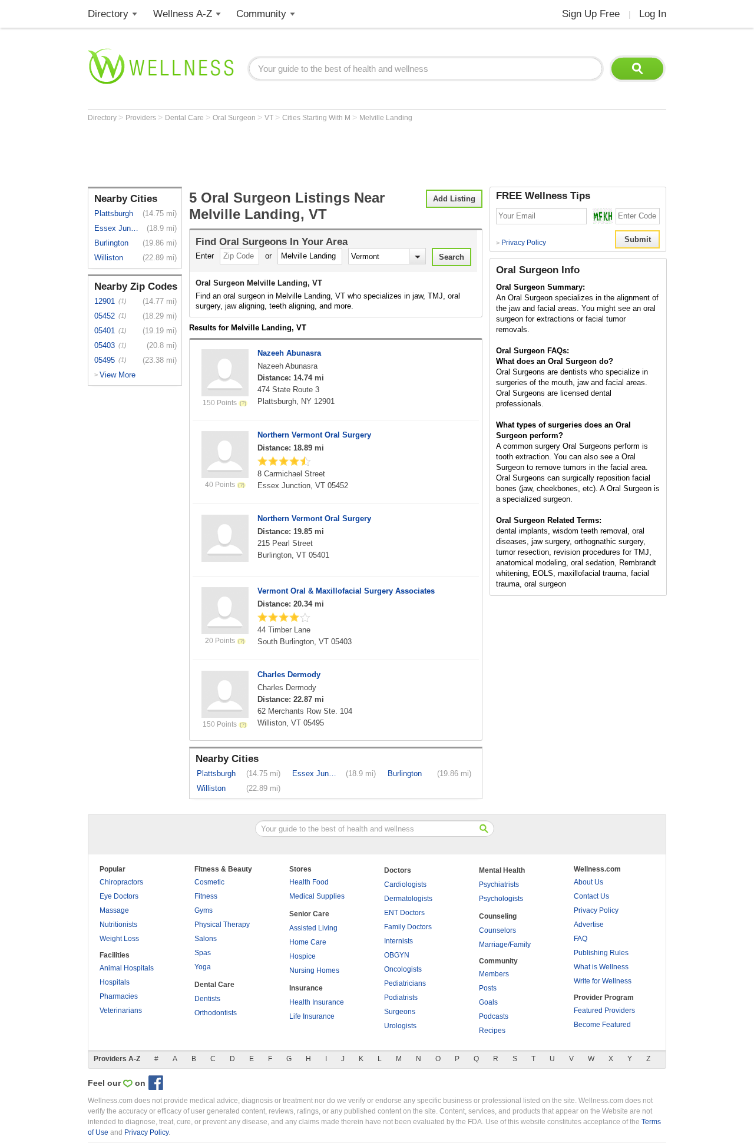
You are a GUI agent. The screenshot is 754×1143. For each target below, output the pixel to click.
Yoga (202, 967)
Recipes (492, 1030)
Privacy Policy (521, 242)
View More (117, 374)
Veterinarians (121, 1010)
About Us (588, 882)
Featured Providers (604, 1010)
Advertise (589, 924)
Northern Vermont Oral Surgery (314, 434)
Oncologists (403, 969)
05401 (104, 330)
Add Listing (454, 198)
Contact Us (591, 896)
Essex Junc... (117, 228)
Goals (488, 1002)
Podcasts (493, 1016)
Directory (108, 13)
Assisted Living (313, 928)
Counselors (497, 930)
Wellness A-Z (182, 13)
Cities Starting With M (317, 118)
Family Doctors (408, 927)
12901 (104, 301)
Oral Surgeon (235, 118)
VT (269, 118)
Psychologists (501, 898)
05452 (104, 316)
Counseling (498, 916)
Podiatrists (401, 997)
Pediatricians (405, 983)
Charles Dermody (288, 674)
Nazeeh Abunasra (289, 353)
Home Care (307, 942)
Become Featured (602, 1025)
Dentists (207, 999)
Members (494, 974)
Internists (398, 941)
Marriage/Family (505, 944)
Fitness (205, 896)
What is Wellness (601, 967)
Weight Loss (119, 939)
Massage (114, 910)
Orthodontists (215, 1013)
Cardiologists (405, 884)
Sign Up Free (591, 13)
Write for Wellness (602, 981)
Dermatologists (408, 898)
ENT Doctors (404, 913)
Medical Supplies (317, 896)
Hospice (302, 956)
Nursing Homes (314, 970)
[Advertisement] (302, 154)
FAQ (580, 939)
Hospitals (115, 982)
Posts (488, 988)
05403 (104, 345)
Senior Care (309, 914)
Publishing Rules (601, 953)
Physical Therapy (222, 924)
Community (261, 13)
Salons (205, 939)
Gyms (203, 910)
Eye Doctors (119, 896)
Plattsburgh (113, 213)
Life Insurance (312, 1016)
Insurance (306, 988)
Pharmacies (119, 996)
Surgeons (399, 1012)
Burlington (111, 242)
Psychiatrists (499, 884)
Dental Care (185, 118)
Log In (652, 13)
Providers (141, 118)
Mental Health (502, 870)
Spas (202, 953)
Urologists (400, 1026)
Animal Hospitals (127, 968)
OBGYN (396, 955)
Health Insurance (316, 1002)
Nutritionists (118, 924)
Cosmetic (209, 882)
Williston (108, 257)
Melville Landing (385, 118)
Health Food (309, 882)
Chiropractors (121, 882)
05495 (104, 360)
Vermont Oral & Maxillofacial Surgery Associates (346, 591)
